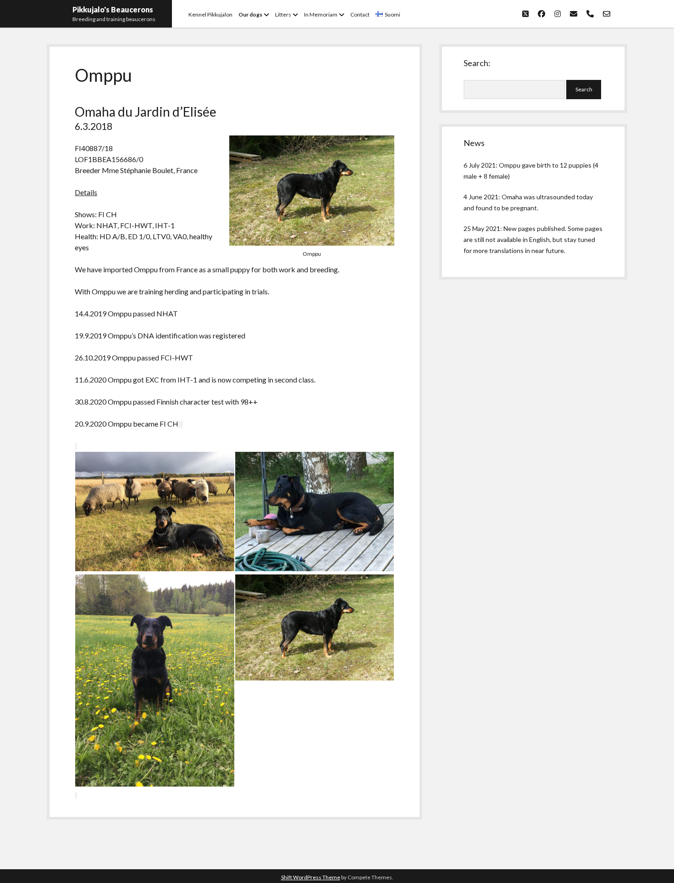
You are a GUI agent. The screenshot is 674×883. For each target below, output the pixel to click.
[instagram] (557, 13)
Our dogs (250, 14)
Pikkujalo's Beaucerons (112, 9)
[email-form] (606, 13)
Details (86, 192)
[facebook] (541, 13)
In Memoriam (320, 14)
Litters (283, 14)
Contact (360, 14)
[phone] (590, 13)
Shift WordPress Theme (310, 877)
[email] (573, 13)
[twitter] (525, 13)
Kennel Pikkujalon (210, 14)
